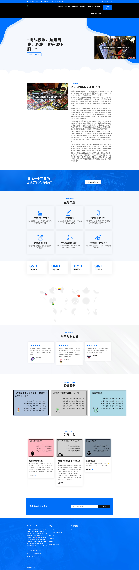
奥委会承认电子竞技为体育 (95, 461)
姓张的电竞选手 (63, 461)
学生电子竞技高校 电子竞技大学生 (40, 462)
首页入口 (60, 6)
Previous (24, 457)
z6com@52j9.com (58, 1)
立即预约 (107, 7)
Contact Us (92, 182)
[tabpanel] (41, 352)
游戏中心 (90, 6)
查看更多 (32, 483)
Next (114, 457)
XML (72, 529)
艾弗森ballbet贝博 (40, 567)
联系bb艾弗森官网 (96, 14)
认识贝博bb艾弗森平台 (71, 6)
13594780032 (46, 1)
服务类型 (97, 6)
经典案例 (82, 6)
